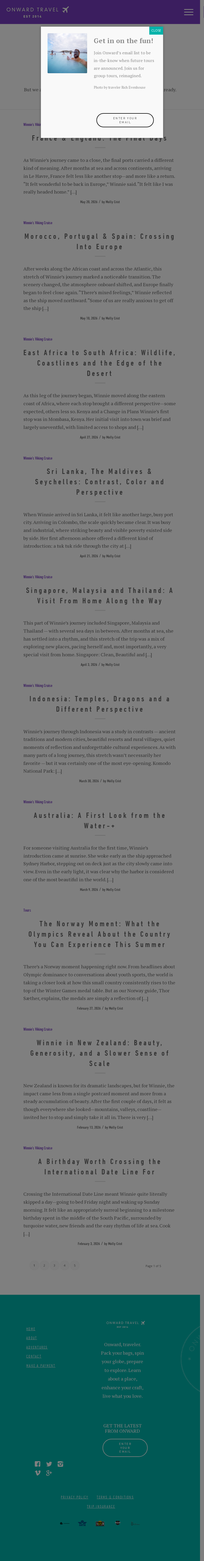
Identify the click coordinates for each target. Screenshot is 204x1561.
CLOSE (156, 30)
